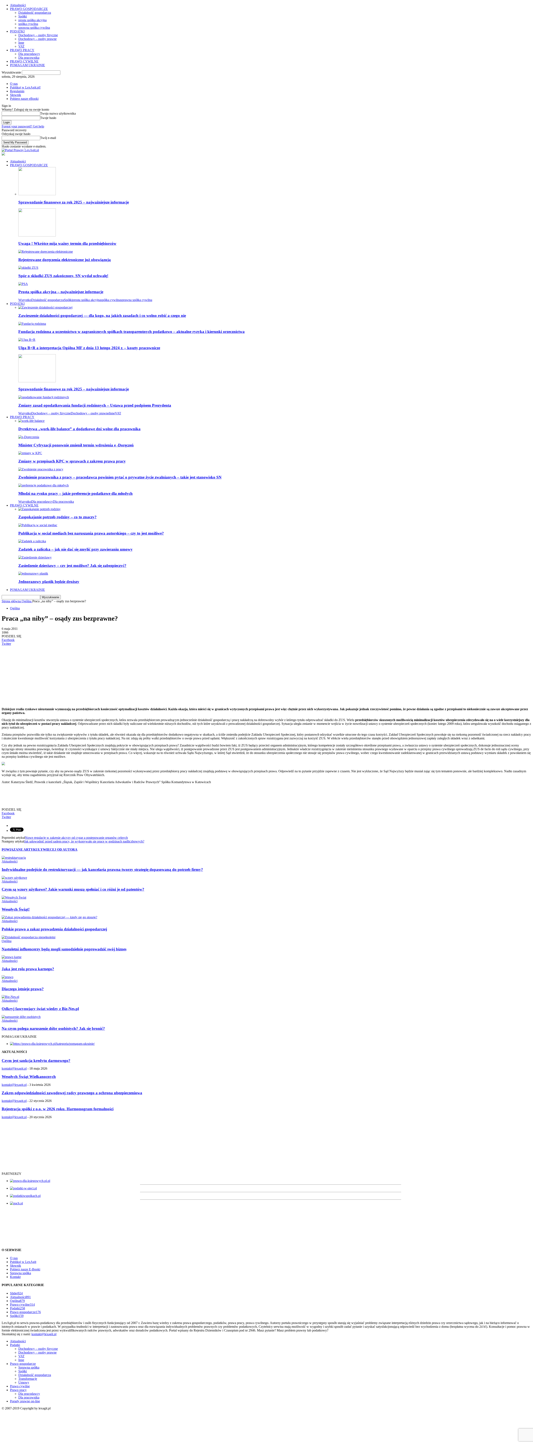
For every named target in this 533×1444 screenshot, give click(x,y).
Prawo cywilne (22, 1304)
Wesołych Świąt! (16, 909)
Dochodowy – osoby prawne (37, 39)
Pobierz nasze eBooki (24, 98)
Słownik (15, 95)
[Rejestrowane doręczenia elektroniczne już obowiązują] (45, 251)
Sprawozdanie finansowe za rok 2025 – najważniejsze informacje (73, 202)
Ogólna (15, 608)
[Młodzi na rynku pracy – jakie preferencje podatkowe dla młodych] (43, 485)
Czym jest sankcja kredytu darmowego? (36, 1060)
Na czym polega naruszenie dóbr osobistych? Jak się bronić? (53, 1028)
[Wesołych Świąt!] (14, 897)
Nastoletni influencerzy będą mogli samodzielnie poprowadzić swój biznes (64, 949)
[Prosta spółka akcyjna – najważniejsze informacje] (23, 284)
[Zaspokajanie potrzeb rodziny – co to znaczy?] (39, 509)
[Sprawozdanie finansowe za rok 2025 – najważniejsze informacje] (37, 194)
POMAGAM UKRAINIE (27, 65)
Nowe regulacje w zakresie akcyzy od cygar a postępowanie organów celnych (76, 837)
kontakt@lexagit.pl (14, 1068)
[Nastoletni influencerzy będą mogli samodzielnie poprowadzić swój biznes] (28, 937)
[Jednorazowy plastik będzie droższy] (33, 573)
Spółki (22, 16)
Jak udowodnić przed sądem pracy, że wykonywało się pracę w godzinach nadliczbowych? (84, 841)
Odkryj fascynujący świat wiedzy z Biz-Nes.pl (40, 1008)
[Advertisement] (127, 675)
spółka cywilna (28, 24)
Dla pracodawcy (29, 54)
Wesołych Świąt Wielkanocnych (29, 1076)
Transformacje (27, 1378)
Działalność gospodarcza (34, 12)
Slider (16, 1293)
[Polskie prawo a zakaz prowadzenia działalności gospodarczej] (49, 917)
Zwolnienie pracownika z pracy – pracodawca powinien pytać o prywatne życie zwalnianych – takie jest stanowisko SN (120, 477)
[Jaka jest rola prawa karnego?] (11, 957)
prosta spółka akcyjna (32, 20)
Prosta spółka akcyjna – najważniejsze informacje (60, 292)
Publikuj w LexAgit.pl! (25, 87)
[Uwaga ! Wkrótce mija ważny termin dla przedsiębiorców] (37, 235)
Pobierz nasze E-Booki (25, 1269)
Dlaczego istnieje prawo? (23, 989)
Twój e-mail (48, 138)
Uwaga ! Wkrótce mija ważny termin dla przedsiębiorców (67, 243)
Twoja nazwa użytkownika (58, 113)
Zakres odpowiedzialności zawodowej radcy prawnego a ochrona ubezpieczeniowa (72, 1093)
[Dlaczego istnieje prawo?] (7, 977)
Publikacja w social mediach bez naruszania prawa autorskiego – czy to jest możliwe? (91, 533)
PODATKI (17, 31)
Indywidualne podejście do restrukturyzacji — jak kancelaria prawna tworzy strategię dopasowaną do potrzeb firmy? (102, 869)
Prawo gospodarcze (25, 1312)
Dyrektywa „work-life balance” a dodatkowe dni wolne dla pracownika (79, 429)
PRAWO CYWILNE (24, 61)
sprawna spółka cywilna (34, 27)
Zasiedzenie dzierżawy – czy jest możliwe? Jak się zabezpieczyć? (72, 565)
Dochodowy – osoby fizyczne (38, 35)
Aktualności (18, 5)
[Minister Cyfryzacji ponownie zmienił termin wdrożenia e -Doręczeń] (28, 437)
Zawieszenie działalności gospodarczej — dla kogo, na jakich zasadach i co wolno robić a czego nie (102, 315)
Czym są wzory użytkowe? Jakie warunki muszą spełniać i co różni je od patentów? (73, 889)
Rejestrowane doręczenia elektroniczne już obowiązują (64, 260)
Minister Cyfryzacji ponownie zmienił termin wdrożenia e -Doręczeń (76, 445)
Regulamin (17, 91)
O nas (14, 83)
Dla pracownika (28, 57)
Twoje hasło (48, 118)
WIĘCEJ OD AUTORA (60, 849)
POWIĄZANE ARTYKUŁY (22, 849)
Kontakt (15, 1277)
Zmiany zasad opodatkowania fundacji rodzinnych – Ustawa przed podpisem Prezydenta (94, 405)
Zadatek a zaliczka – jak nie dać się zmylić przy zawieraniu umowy (75, 549)
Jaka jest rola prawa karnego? (28, 969)
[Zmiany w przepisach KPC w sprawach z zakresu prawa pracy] (30, 453)
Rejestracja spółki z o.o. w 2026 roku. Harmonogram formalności (57, 1109)
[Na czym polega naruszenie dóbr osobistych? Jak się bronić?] (21, 1017)
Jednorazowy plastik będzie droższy (48, 581)
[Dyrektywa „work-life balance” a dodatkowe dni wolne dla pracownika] (31, 421)
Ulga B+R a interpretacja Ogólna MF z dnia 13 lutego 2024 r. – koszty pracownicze (89, 348)
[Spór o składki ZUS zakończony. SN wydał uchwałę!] (28, 267)
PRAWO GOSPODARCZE (29, 9)
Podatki (17, 1308)
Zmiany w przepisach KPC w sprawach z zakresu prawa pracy (72, 461)
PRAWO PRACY (22, 50)
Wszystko (24, 300)
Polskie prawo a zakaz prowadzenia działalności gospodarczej (54, 929)
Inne (21, 42)
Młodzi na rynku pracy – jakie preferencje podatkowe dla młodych (75, 493)
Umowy (23, 1382)
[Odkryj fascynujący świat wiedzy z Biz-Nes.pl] (10, 997)
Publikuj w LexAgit (23, 1262)
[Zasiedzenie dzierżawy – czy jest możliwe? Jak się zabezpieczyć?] (35, 557)
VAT (21, 46)
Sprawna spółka (20, 1273)
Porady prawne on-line (25, 1401)
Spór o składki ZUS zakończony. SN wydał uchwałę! (63, 276)
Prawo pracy (18, 1390)
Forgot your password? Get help (23, 126)
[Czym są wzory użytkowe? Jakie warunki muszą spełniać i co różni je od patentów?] (14, 877)
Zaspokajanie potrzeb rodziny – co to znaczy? (57, 517)
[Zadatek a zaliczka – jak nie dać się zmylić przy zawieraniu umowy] (32, 541)
